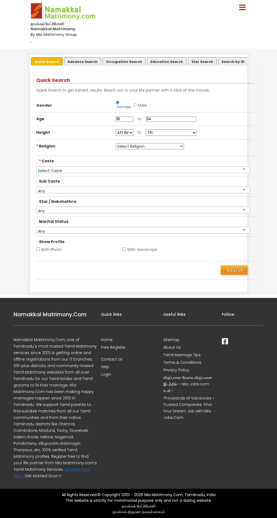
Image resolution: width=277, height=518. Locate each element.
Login (106, 374)
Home (107, 339)
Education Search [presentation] (166, 61)
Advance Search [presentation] (83, 61)
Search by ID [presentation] (233, 61)
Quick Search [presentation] (47, 61)
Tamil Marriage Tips (182, 355)
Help (105, 366)
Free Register (113, 347)
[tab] (46, 60)
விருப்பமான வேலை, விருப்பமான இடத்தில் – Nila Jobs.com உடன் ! (187, 384)
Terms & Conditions (182, 362)
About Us (172, 347)
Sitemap (171, 339)
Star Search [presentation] (202, 61)
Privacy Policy (176, 370)
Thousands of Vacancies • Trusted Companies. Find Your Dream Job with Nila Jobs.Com (188, 407)
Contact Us (112, 359)
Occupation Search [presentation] (124, 61)
